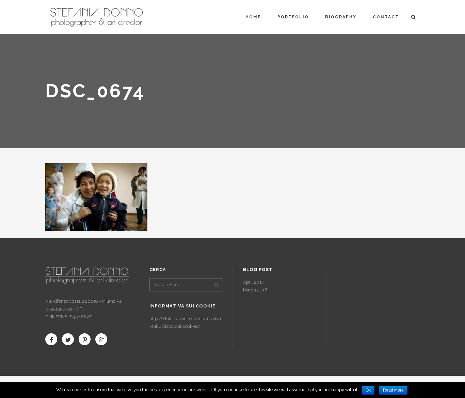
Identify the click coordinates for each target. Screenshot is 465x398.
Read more (393, 390)
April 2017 (253, 282)
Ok (368, 390)
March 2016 (255, 289)
